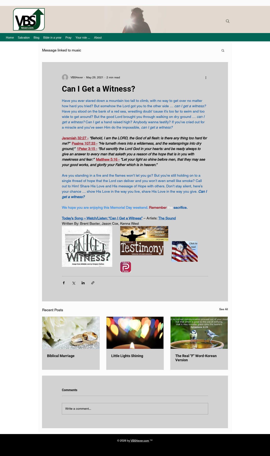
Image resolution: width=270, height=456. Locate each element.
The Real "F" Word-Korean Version (196, 358)
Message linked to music (61, 50)
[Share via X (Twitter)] (73, 283)
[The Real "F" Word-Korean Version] (199, 333)
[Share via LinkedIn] (83, 283)
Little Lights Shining (127, 356)
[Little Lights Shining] (135, 333)
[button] (223, 50)
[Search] (228, 21)
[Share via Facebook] (64, 283)
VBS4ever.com (140, 440)
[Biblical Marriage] (70, 333)
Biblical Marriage (61, 356)
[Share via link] (93, 283)
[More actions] (205, 77)
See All (223, 309)
